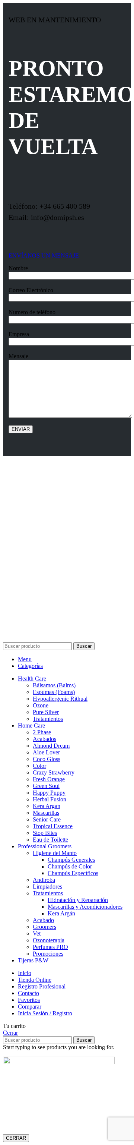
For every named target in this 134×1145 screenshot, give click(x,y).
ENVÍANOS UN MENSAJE (44, 255)
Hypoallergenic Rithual (60, 698)
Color (39, 766)
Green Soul (46, 786)
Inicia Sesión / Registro (45, 1013)
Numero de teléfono (32, 312)
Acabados (44, 739)
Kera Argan (46, 806)
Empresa (19, 334)
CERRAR (16, 1138)
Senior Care (47, 819)
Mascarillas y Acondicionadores (85, 906)
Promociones (48, 953)
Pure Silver (46, 712)
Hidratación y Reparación (78, 900)
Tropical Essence (53, 826)
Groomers (44, 927)
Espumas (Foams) (54, 692)
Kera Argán (61, 913)
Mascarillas (46, 813)
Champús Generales (71, 860)
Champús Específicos (73, 873)
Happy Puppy (49, 792)
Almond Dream (51, 745)
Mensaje (18, 356)
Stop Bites (45, 833)
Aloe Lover (46, 752)
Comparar (29, 1006)
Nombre (18, 268)
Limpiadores (47, 886)
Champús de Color (70, 866)
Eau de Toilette (50, 839)
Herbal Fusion (49, 799)
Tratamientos (48, 719)
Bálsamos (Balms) (54, 685)
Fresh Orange (49, 779)
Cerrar (10, 1032)
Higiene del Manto (55, 853)
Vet (37, 933)
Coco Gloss (46, 759)
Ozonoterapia (48, 940)
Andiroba (44, 880)
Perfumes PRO (50, 947)
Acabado (43, 920)
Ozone (40, 705)
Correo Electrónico (31, 290)
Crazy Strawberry (53, 772)
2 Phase (42, 732)
